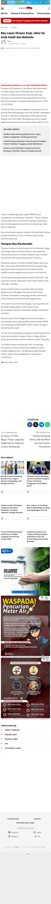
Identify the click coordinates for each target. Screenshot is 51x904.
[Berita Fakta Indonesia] (25, 8)
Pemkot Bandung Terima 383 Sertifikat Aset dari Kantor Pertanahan (39, 439)
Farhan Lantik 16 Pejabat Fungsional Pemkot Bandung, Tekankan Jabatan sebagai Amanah (12, 509)
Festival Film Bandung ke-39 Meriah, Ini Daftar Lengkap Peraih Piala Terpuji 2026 (12, 535)
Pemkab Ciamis (11, 735)
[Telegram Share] (41, 424)
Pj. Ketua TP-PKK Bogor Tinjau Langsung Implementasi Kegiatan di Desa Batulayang (12, 439)
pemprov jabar (11, 739)
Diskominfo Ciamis (13, 748)
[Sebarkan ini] (29, 424)
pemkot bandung (12, 730)
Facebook (14, 832)
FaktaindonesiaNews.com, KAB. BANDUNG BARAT (24, 85)
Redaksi (37, 819)
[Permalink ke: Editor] (3, 42)
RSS (39, 836)
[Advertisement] (25, 184)
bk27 (16, 847)
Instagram (14, 836)
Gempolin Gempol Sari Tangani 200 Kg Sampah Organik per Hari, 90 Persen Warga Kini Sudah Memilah (37, 537)
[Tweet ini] (35, 424)
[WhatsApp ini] (47, 424)
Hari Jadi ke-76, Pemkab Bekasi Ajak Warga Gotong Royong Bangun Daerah (38, 507)
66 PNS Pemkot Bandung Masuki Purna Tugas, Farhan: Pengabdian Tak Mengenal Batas (11, 480)
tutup (28, 854)
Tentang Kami (13, 819)
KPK (6, 744)
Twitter (38, 832)
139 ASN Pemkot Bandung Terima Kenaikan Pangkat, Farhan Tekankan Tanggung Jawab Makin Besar (38, 481)
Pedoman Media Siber (25, 823)
